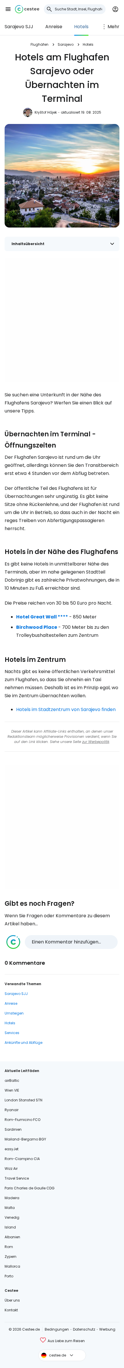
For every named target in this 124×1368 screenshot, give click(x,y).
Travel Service (17, 1178)
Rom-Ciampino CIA (22, 1158)
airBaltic (12, 1080)
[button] (8, 9)
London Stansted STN (23, 1100)
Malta (10, 1207)
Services (12, 1032)
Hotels (81, 26)
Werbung (107, 1329)
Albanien (12, 1237)
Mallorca (12, 1266)
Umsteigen (14, 1013)
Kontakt (11, 1310)
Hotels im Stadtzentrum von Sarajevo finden (66, 709)
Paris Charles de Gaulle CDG (30, 1188)
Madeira (12, 1197)
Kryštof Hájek (46, 112)
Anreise (53, 26)
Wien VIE (12, 1090)
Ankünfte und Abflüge (23, 1042)
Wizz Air (11, 1168)
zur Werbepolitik (95, 741)
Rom (9, 1246)
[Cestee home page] (27, 9)
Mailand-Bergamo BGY (25, 1139)
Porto (9, 1276)
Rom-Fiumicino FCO (22, 1119)
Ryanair (11, 1109)
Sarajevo (66, 44)
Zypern (10, 1256)
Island (10, 1227)
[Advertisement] (62, 320)
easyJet (11, 1149)
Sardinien (13, 1129)
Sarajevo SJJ (19, 26)
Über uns (12, 1300)
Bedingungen (57, 1329)
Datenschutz (84, 1329)
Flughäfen (39, 44)
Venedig (12, 1217)
